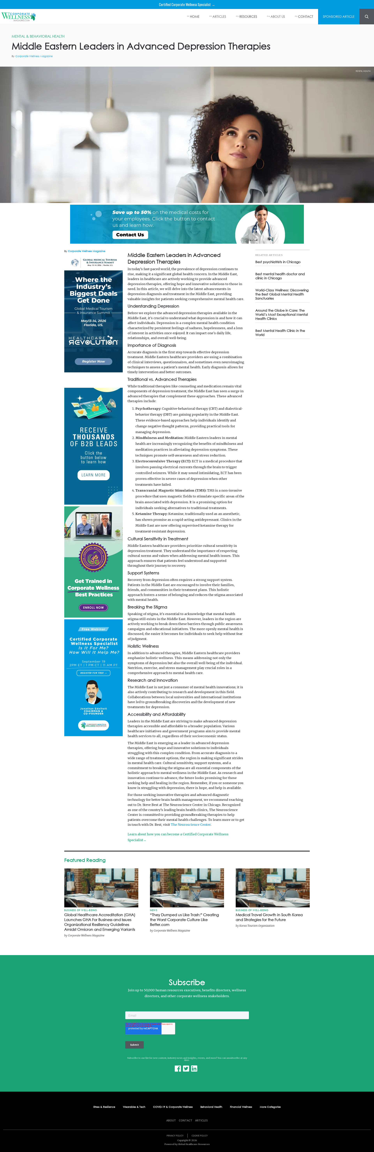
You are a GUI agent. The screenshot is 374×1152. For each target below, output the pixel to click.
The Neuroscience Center (191, 825)
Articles (201, 1120)
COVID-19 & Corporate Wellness (173, 1107)
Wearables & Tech (134, 1107)
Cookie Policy (199, 1135)
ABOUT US (278, 16)
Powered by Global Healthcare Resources (187, 1144)
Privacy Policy (175, 1135)
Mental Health (363, 71)
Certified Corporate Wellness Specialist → (187, 4)
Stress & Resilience (104, 1107)
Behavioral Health (211, 1107)
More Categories (270, 1107)
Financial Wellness (241, 1107)
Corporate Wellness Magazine (34, 56)
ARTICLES (219, 16)
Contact (185, 1120)
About (171, 1120)
